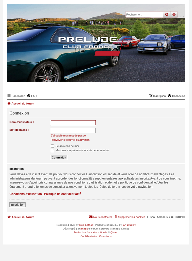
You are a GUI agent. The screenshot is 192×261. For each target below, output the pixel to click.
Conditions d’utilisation (26, 194)
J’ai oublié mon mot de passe (68, 135)
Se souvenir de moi (67, 146)
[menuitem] (32, 96)
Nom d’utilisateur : (22, 122)
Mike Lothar (86, 225)
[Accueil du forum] (96, 46)
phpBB (84, 228)
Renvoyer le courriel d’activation (70, 139)
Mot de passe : (19, 129)
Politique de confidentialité (62, 194)
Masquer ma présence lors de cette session (82, 150)
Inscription (17, 204)
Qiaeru (114, 232)
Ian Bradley (129, 225)
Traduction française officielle (90, 232)
